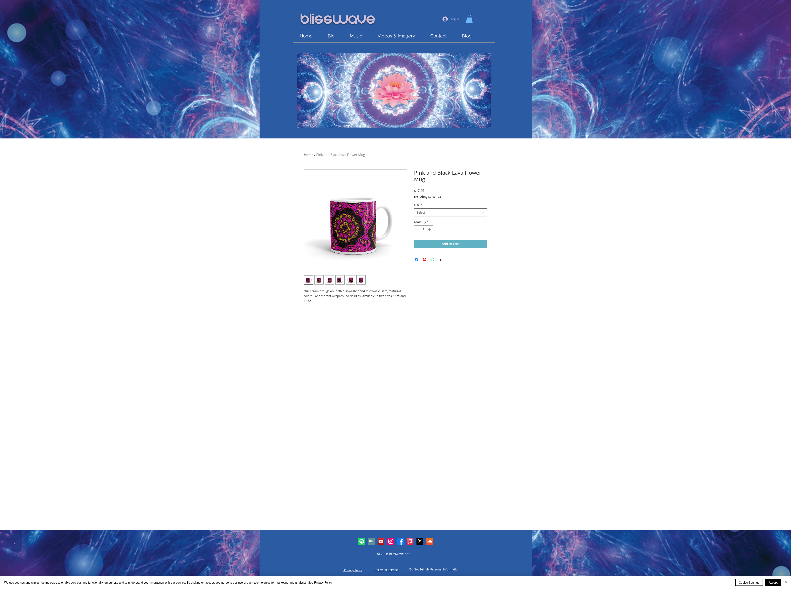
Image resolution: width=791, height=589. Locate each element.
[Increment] (429, 229)
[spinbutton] (423, 229)
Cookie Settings (749, 582)
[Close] (786, 582)
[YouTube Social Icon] (381, 541)
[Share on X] (440, 259)
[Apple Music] (410, 541)
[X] (419, 541)
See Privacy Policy (320, 582)
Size (418, 205)
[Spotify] (361, 541)
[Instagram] (390, 541)
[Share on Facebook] (416, 259)
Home (308, 154)
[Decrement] (417, 229)
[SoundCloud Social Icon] (429, 541)
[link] (469, 19)
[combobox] (450, 212)
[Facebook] (400, 541)
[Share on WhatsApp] (432, 259)
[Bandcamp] (371, 541)
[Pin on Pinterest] (424, 259)
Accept (773, 582)
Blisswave (338, 20)
